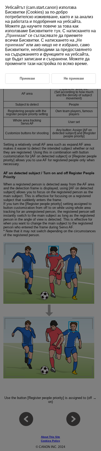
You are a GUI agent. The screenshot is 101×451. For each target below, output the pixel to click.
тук (57, 31)
